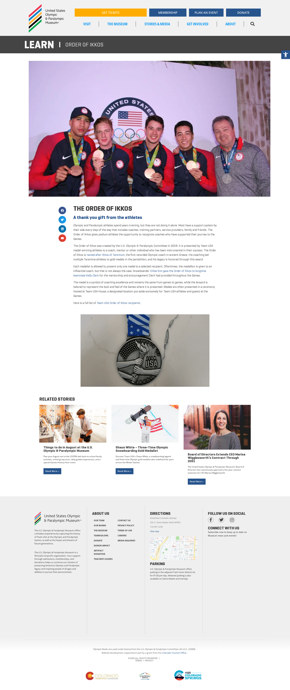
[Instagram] (232, 520)
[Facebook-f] (211, 520)
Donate (98, 540)
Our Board (100, 525)
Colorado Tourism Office (174, 652)
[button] (252, 24)
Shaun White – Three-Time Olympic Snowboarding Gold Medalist (142, 449)
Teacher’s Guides (103, 559)
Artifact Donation (99, 552)
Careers (122, 535)
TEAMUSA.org (101, 535)
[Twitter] (221, 520)
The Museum (100, 530)
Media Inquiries (126, 540)
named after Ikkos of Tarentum (106, 255)
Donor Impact (102, 545)
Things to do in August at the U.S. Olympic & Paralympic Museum (68, 449)
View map (154, 531)
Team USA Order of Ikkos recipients (118, 303)
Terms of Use (125, 530)
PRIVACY (149, 660)
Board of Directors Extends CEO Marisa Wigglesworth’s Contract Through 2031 (216, 457)
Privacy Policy (126, 525)
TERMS (138, 660)
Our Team (99, 520)
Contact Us (124, 520)
